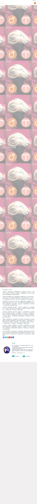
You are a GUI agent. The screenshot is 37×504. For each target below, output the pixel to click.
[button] (5, 143)
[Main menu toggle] (35, 3)
